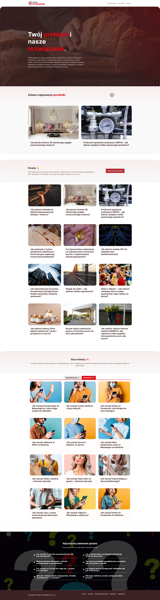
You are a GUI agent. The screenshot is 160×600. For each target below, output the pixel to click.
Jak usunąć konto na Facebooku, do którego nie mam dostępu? (113, 408)
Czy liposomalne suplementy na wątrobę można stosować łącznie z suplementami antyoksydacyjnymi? (80, 253)
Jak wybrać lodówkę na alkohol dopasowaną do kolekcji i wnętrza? (42, 212)
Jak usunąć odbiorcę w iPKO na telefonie (43, 443)
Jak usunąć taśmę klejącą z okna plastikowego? (113, 480)
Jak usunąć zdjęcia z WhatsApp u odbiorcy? (77, 513)
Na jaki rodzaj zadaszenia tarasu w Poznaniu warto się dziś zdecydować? (79, 331)
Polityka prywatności (101, 594)
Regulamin (121, 594)
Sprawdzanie (111, 3)
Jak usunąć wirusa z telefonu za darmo (76, 443)
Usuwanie (121, 3)
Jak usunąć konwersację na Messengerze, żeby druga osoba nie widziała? (45, 408)
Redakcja (113, 594)
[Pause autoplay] (156, 83)
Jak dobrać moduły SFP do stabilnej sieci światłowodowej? (114, 251)
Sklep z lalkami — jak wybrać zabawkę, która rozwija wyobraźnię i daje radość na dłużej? (115, 293)
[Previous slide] (31, 129)
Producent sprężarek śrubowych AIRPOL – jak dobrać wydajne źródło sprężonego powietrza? (53, 143)
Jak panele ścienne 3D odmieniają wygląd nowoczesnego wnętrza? (78, 212)
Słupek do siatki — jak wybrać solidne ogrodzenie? (79, 290)
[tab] (72, 378)
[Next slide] (129, 129)
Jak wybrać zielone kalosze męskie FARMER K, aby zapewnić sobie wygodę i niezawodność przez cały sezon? (114, 333)
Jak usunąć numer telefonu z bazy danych (79, 407)
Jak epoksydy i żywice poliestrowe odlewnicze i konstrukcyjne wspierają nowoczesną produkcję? (106, 145)
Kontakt (90, 594)
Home (84, 594)
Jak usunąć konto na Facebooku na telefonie (111, 513)
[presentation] (53, 122)
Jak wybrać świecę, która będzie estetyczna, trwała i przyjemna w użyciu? (43, 331)
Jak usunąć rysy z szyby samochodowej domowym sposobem (45, 515)
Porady (128, 3)
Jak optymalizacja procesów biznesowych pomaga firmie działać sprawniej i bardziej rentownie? (44, 293)
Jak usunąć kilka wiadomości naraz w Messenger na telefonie (111, 445)
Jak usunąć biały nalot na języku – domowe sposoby (79, 480)
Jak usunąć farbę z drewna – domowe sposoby (45, 480)
